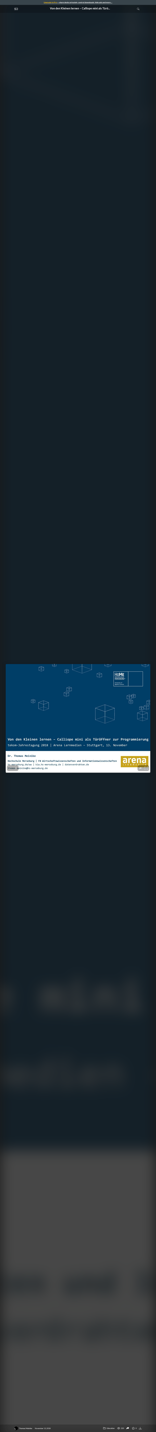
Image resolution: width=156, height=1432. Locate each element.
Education (110, 1428)
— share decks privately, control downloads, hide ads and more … (78, 2)
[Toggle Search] (138, 9)
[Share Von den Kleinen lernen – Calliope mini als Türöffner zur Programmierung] (128, 1428)
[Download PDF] (140, 1428)
